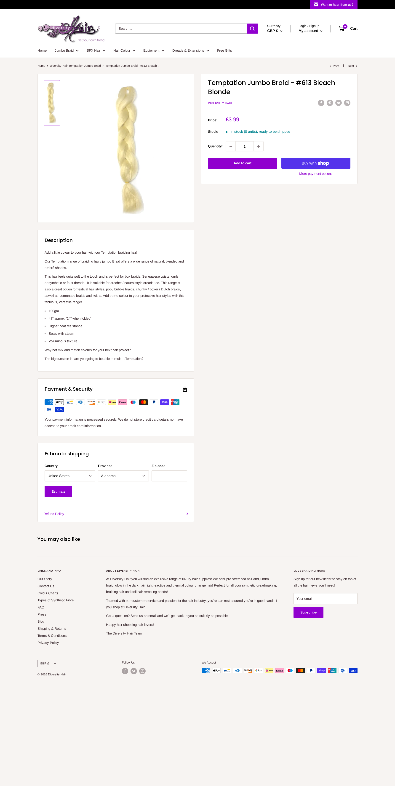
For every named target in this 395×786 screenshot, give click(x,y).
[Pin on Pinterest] (330, 102)
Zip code (158, 466)
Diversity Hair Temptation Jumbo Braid (75, 65)
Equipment (151, 50)
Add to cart (242, 163)
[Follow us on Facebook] (125, 671)
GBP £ (44, 663)
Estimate (58, 491)
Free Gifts (224, 50)
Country (51, 466)
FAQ (40, 607)
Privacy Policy (48, 643)
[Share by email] (347, 102)
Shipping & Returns (51, 628)
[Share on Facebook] (321, 102)
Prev (336, 65)
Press (41, 614)
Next (351, 65)
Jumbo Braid (64, 50)
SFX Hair (93, 50)
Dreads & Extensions (188, 50)
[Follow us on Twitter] (134, 671)
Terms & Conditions (52, 635)
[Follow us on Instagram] (142, 671)
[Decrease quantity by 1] (230, 146)
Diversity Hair (220, 103)
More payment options (316, 174)
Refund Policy (53, 514)
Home (42, 50)
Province (105, 466)
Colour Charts (47, 593)
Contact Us (45, 586)
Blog (40, 621)
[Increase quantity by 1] (258, 146)
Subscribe (308, 612)
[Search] (252, 29)
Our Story (44, 579)
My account (309, 31)
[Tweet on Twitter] (338, 102)
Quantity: (215, 146)
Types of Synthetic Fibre (55, 600)
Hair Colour (121, 50)
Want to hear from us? (337, 4)
